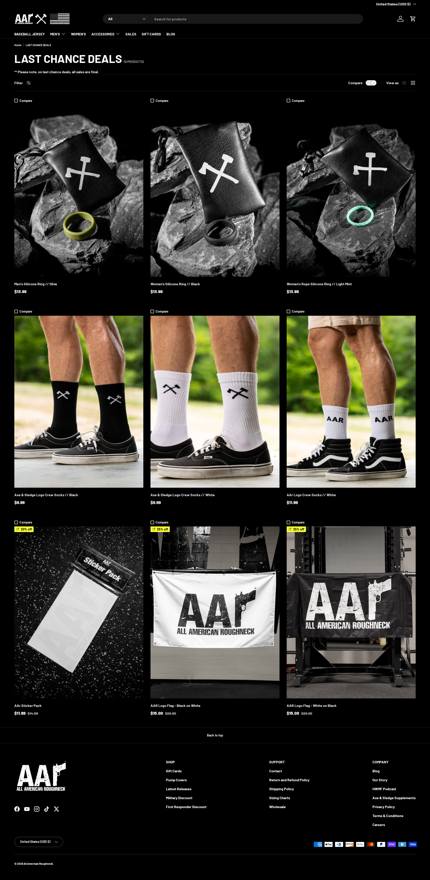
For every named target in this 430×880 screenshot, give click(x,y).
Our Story (379, 780)
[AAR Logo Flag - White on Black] (351, 612)
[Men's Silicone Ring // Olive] (78, 191)
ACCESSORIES (102, 34)
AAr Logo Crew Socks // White (311, 495)
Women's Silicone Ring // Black (175, 284)
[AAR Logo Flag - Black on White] (215, 612)
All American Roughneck (38, 863)
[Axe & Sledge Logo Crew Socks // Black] (78, 402)
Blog (376, 771)
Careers (378, 824)
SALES (130, 34)
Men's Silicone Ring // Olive (35, 284)
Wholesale (277, 807)
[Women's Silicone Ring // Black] (215, 191)
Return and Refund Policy (289, 780)
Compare (355, 83)
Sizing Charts (279, 798)
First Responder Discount (186, 807)
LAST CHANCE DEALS (38, 45)
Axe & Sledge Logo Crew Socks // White (182, 495)
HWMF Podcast (384, 789)
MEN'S (55, 34)
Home (18, 45)
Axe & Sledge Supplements (394, 798)
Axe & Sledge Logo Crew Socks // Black (46, 495)
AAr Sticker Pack (28, 705)
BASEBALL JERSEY (29, 34)
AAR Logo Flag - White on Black (312, 705)
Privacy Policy (383, 807)
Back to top (215, 735)
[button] (413, 19)
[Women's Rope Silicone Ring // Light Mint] (351, 191)
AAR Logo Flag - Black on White (175, 705)
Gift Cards (174, 771)
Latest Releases (178, 789)
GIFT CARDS (151, 34)
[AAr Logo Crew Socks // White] (351, 402)
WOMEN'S (78, 34)
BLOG (170, 34)
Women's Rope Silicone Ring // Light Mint (319, 284)
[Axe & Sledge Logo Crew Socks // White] (215, 402)
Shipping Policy (281, 789)
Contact (275, 771)
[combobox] (233, 19)
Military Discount (179, 798)
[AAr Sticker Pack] (78, 612)
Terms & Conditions (387, 815)
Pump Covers (176, 780)
